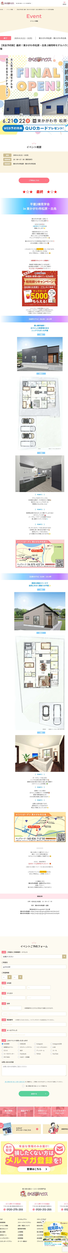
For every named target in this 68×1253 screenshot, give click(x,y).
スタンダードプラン (6, 1241)
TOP (1, 1219)
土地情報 (20, 1232)
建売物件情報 (22, 1229)
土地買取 (20, 1235)
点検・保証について (24, 1226)
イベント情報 (9, 9)
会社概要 (39, 1238)
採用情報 (20, 1238)
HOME (1, 9)
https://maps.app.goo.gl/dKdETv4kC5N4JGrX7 (45, 911)
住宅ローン (3, 1235)
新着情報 (2, 1222)
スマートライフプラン (24, 1222)
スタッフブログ (41, 1219)
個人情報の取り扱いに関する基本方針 (15, 1082)
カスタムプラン (22, 1219)
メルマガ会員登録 (42, 1235)
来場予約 (39, 1222)
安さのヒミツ (4, 1229)
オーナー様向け (22, 1241)
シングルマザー (4, 1238)
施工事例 (2, 1232)
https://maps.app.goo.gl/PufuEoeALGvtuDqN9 (45, 913)
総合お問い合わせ (42, 1226)
